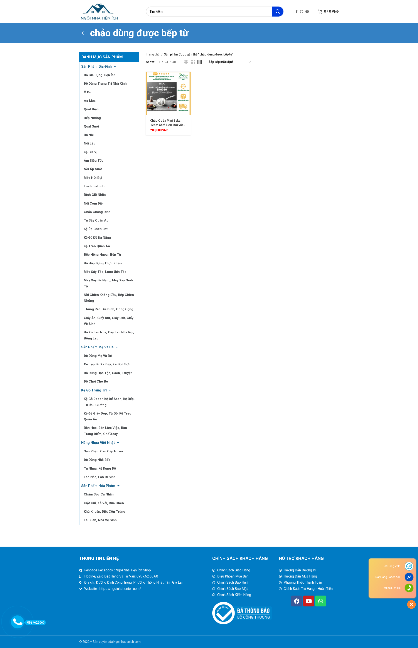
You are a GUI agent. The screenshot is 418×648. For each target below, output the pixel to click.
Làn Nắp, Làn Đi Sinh (100, 477)
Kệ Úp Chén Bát (96, 229)
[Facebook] (296, 601)
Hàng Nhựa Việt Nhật (98, 443)
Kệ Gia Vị (90, 152)
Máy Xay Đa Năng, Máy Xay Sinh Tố (108, 283)
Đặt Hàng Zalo (392, 566)
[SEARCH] (277, 12)
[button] (187, 79)
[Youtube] (308, 601)
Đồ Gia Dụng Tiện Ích (100, 75)
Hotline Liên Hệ (391, 587)
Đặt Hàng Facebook (388, 577)
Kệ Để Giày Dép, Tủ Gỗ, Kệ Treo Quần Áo (107, 416)
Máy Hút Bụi (93, 178)
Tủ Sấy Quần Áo (96, 220)
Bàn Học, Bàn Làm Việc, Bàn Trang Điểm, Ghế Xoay (105, 431)
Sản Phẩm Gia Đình (96, 66)
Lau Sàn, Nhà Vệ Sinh (100, 520)
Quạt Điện (91, 109)
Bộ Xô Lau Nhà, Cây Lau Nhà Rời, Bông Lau (109, 335)
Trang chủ (153, 54)
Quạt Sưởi (91, 126)
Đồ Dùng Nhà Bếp (97, 460)
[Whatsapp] (320, 601)
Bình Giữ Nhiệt (95, 195)
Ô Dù (87, 92)
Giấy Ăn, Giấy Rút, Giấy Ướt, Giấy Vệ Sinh (108, 321)
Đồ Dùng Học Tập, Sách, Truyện (108, 373)
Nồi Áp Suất (93, 169)
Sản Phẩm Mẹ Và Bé (97, 347)
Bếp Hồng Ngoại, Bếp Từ (102, 255)
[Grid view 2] (186, 62)
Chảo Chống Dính (97, 212)
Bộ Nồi (89, 135)
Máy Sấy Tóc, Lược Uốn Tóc (105, 272)
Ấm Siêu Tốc (93, 161)
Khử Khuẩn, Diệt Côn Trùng (104, 512)
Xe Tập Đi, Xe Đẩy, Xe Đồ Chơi (107, 364)
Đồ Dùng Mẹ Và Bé (98, 356)
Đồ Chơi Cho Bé (96, 381)
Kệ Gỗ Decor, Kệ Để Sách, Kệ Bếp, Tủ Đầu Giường (109, 402)
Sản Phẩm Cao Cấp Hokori (104, 451)
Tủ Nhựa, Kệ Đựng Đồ (100, 468)
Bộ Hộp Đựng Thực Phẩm (103, 263)
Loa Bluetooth (94, 186)
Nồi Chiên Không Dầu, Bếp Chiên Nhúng (109, 298)
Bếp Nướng (92, 118)
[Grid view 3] (193, 62)
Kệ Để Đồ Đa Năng (97, 238)
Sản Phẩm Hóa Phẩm (98, 486)
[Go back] (84, 33)
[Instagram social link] (301, 11)
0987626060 (36, 622)
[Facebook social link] (296, 11)
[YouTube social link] (307, 11)
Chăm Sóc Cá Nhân (99, 494)
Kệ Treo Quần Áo (97, 246)
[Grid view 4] (199, 62)
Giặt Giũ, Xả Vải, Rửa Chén (104, 503)
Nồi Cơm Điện (94, 203)
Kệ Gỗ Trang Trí (94, 390)
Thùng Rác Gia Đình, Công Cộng (108, 309)
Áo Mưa (90, 101)
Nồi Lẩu (89, 143)
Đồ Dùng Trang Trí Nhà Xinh (105, 84)
